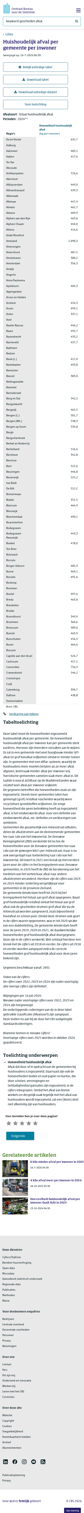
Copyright (8, 1421)
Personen (8, 1335)
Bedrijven (8, 1319)
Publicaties (8, 1290)
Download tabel (38, 79)
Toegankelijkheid (12, 1431)
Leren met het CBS (13, 1391)
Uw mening (72, 1510)
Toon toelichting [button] (35, 104)
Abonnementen (11, 1448)
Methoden (8, 1295)
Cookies (7, 1426)
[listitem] (5, 1462)
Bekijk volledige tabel (37, 67)
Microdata (8, 1273)
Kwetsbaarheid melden (16, 1437)
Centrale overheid (13, 1324)
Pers (4, 1370)
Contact (6, 1364)
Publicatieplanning (13, 1475)
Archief (6, 1442)
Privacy (6, 1341)
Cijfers (9, 34)
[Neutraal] (22, 1123)
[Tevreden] (28, 1123)
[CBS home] (19, 7)
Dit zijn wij (8, 1375)
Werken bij (8, 1386)
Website (7, 1415)
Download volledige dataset (38, 92)
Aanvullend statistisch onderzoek (22, 1279)
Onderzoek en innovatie (16, 1380)
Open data (8, 1268)
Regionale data (11, 1284)
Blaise (6, 1301)
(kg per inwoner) (55, 130)
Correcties (8, 1397)
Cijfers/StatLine (11, 1257)
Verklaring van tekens (23, 714)
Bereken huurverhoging (16, 1263)
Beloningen (9, 1346)
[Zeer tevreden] (35, 1123)
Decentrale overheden (15, 1330)
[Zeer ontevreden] (8, 1123)
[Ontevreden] (15, 1123)
